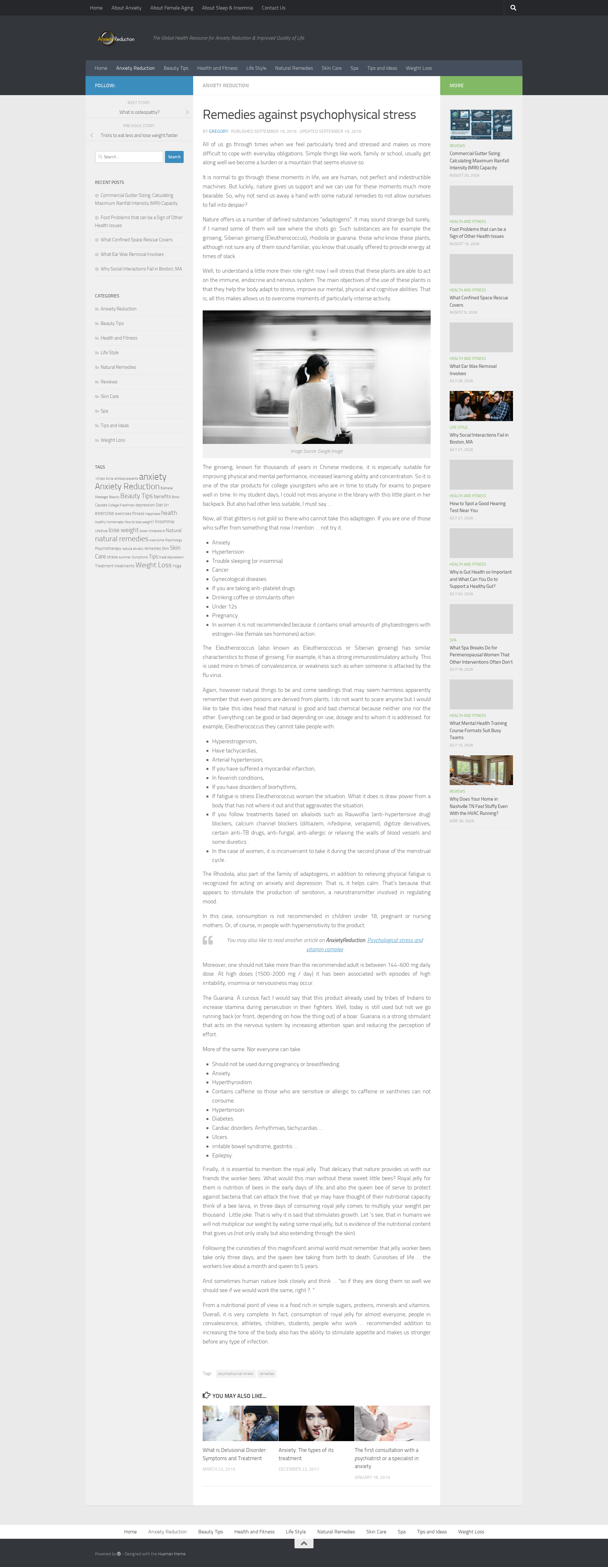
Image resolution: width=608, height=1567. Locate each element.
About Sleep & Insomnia (227, 8)
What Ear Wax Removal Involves (132, 254)
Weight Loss (419, 68)
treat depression (171, 557)
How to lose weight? (139, 522)
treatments (125, 565)
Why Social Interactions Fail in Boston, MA (141, 269)
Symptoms (140, 557)
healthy (100, 522)
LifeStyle (101, 531)
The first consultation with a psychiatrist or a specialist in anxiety (387, 1458)
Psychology (173, 540)
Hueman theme (172, 1553)
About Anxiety (126, 8)
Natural (174, 530)
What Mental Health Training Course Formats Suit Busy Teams (478, 730)
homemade (115, 522)
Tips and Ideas (382, 68)
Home (96, 8)
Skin (165, 548)
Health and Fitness (217, 68)
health (169, 513)
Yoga (177, 565)
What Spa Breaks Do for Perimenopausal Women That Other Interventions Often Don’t (481, 655)
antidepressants (126, 479)
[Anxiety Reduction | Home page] (120, 38)
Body (176, 497)
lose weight (124, 530)
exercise (104, 513)
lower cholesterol (152, 531)
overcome (156, 540)
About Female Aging (171, 8)
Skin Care (332, 68)
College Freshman (121, 505)
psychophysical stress (235, 1373)
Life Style (256, 68)
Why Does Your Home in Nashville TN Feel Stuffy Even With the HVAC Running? (479, 806)
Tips (153, 556)
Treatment (104, 565)
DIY (166, 505)
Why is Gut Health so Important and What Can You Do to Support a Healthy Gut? (481, 579)
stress (112, 557)
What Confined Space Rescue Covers (137, 240)
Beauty (114, 497)
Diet (159, 505)
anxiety (153, 476)
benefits (162, 496)
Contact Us (273, 8)
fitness (138, 513)
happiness (152, 514)
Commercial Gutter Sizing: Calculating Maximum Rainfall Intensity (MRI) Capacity (479, 161)
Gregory (218, 131)
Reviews (109, 382)
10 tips (100, 479)
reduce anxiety (132, 549)
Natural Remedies (294, 68)
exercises (123, 513)
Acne (109, 479)
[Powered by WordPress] (119, 1554)
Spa (354, 68)
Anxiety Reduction (135, 68)
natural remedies (122, 538)
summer (125, 557)
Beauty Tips (176, 68)
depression (145, 505)
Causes (101, 505)
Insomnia (164, 521)
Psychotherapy (108, 548)
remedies (266, 1373)
